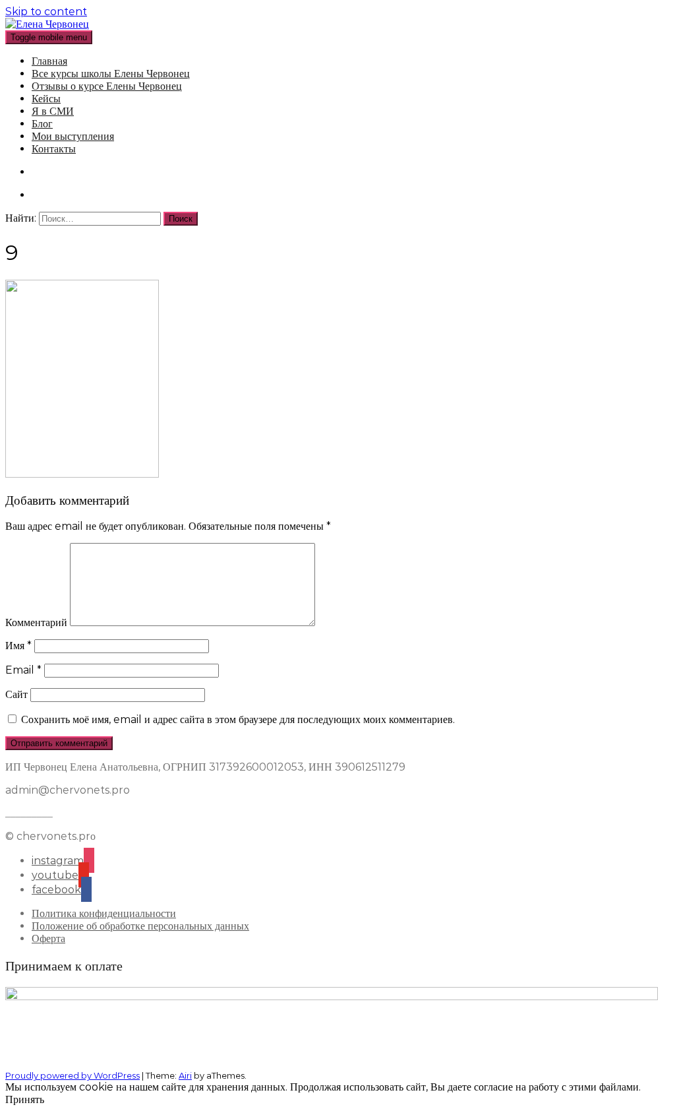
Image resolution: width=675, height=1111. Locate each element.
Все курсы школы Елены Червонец (111, 73)
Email (23, 670)
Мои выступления (73, 136)
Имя (18, 645)
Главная (49, 61)
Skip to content (46, 11)
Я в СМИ (53, 111)
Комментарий (36, 622)
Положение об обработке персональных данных (140, 926)
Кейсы (46, 98)
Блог (42, 123)
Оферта (48, 938)
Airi (185, 1075)
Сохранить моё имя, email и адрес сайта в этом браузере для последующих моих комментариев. (238, 719)
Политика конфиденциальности (104, 913)
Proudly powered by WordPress (72, 1075)
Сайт (16, 694)
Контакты (54, 149)
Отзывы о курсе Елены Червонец (107, 86)
